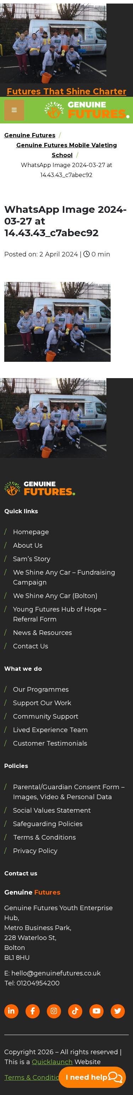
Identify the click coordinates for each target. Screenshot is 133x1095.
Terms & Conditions (44, 837)
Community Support (45, 716)
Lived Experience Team (50, 730)
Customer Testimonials (50, 743)
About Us (28, 545)
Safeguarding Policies (48, 824)
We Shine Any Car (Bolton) (55, 596)
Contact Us (30, 646)
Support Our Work (42, 703)
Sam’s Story (31, 559)
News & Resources (42, 633)
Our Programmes (41, 689)
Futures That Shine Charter (66, 91)
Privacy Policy (35, 851)
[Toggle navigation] (14, 110)
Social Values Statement (52, 810)
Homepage (31, 532)
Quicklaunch (52, 1062)
